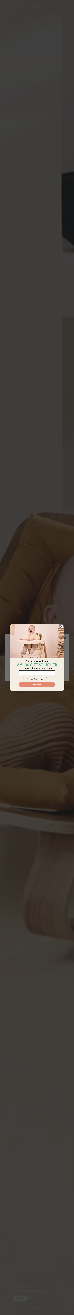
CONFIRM (37, 684)
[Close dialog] (61, 626)
